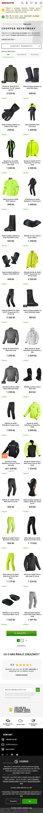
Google (36, 767)
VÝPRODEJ (21, 645)
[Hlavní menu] (40, 3)
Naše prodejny (10, 749)
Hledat (22, 3)
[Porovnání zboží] (26, 3)
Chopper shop (17, 24)
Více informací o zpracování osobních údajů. (17, 697)
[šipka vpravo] (41, 722)
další (26, 640)
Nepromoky (27, 24)
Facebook (7, 754)
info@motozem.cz (12, 744)
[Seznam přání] (31, 3)
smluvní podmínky (29, 695)
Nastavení (13, 801)
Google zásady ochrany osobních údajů (20, 694)
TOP (8, 54)
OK (30, 801)
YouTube (17, 754)
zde (30, 808)
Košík (36, 3)
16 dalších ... (21, 633)
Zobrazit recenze (22, 675)
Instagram (12, 754)
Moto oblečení (7, 24)
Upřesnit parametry (21, 46)
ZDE (21, 796)
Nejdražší (34, 54)
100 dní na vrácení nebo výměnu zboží (22, 710)
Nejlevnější (21, 54)
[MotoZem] (7, 3)
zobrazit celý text (8, 39)
